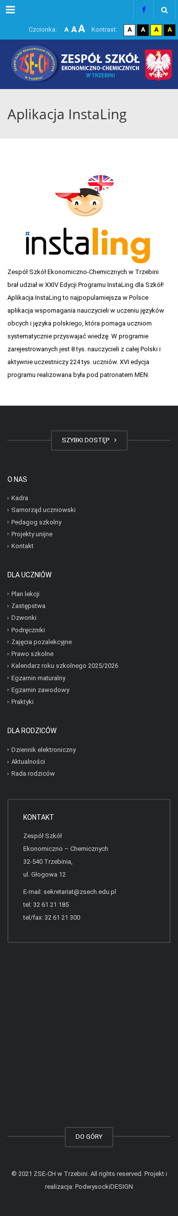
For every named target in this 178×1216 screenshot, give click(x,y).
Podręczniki (28, 629)
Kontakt (22, 546)
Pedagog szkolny (36, 521)
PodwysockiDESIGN (104, 1186)
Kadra (19, 498)
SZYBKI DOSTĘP (87, 440)
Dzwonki (24, 617)
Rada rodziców (33, 773)
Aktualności (28, 761)
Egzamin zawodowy (40, 690)
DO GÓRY (89, 1136)
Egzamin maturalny (38, 677)
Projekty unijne (31, 534)
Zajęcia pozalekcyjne (41, 642)
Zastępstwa (28, 605)
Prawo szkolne (32, 653)
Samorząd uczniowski (43, 510)
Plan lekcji (25, 594)
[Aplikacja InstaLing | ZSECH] (89, 64)
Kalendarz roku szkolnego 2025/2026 (64, 665)
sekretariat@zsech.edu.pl (80, 891)
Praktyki (22, 701)
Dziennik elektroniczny (43, 749)
